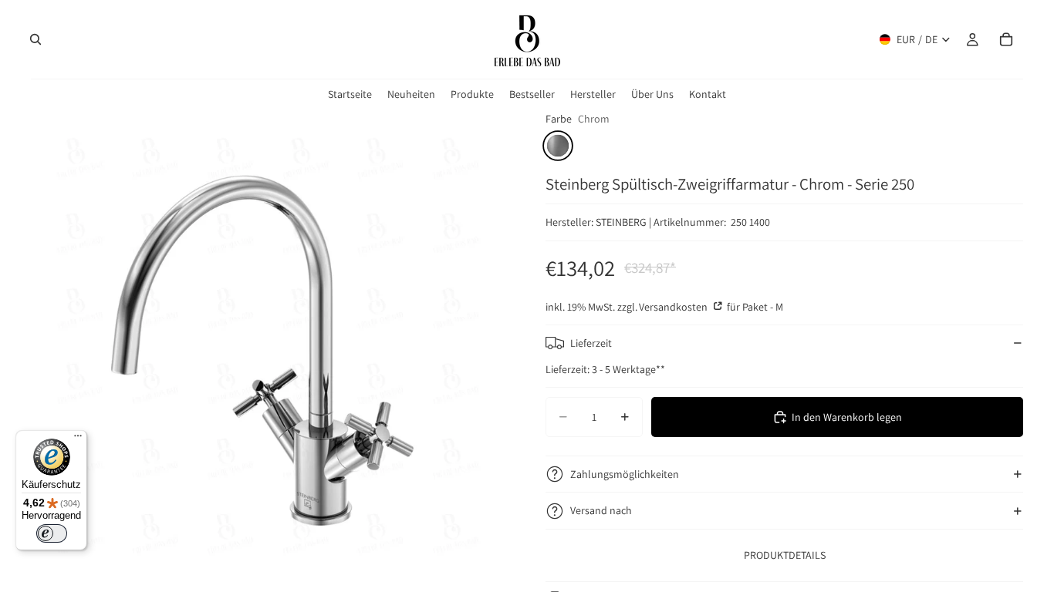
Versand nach (601, 510)
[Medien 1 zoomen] (269, 348)
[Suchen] (35, 39)
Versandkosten (674, 307)
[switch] (51, 533)
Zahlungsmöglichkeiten (624, 474)
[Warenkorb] (1006, 39)
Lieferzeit (591, 343)
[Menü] (78, 439)
